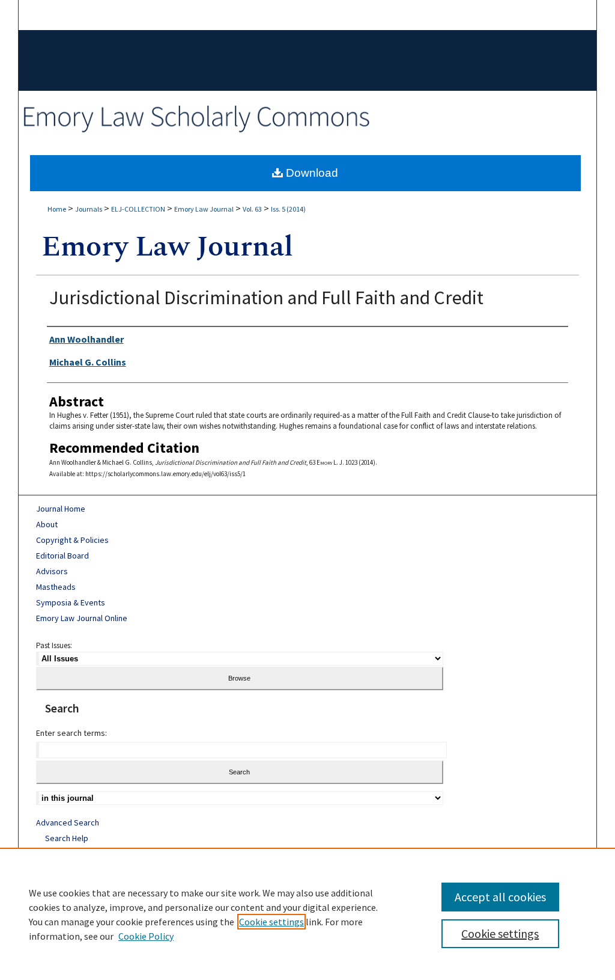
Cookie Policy (146, 936)
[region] (307, 914)
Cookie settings (271, 922)
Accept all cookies (500, 896)
